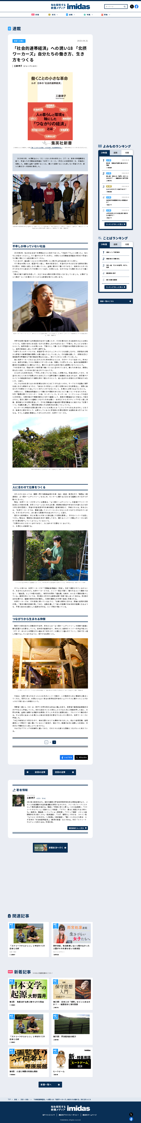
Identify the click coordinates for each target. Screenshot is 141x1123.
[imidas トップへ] (70, 6)
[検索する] (124, 6)
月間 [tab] (127, 152)
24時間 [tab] (104, 152)
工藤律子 (18, 65)
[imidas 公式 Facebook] (136, 6)
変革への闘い (19, 41)
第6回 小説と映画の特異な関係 (24, 1071)
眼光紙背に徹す (111, 273)
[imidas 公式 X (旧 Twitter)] (132, 6)
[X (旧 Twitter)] (131, 1114)
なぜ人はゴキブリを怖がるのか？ (116, 189)
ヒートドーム (59, 1071)
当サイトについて (49, 1115)
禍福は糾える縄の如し (113, 259)
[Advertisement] (28, 882)
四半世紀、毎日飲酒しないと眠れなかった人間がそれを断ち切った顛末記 (71, 947)
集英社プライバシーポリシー (69, 1115)
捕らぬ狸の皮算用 (111, 280)
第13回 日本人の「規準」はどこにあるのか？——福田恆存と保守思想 (71, 1003)
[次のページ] (54, 742)
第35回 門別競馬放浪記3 (64, 1036)
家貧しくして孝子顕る (113, 252)
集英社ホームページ (90, 1115)
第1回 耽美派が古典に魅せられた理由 (27, 1001)
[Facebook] (131, 1119)
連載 (15, 1099)
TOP (9, 1099)
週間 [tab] (116, 152)
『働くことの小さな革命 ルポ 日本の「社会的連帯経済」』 (46, 147)
